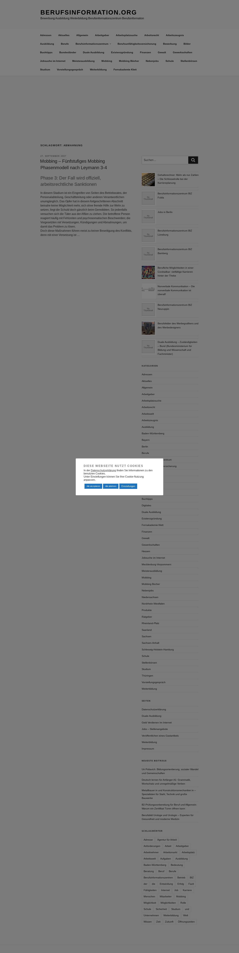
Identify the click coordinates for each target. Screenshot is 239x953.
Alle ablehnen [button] (110, 486)
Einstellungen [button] (128, 486)
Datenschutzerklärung (103, 470)
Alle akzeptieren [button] (93, 486)
